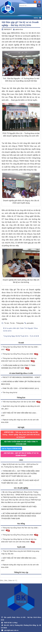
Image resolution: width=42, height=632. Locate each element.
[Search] (39, 5)
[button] (36, 18)
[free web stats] (21, 575)
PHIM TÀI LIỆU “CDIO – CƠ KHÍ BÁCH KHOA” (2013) (21, 388)
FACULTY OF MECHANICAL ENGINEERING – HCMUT (21, 377)
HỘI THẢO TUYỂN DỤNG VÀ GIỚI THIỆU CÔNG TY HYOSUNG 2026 (21, 443)
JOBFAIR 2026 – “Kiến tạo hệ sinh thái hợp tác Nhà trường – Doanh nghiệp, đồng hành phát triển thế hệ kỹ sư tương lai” (21, 434)
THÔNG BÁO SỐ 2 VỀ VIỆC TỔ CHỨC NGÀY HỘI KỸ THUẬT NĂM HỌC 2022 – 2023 (20, 481)
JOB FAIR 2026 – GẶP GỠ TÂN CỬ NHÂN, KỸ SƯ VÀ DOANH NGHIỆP (21, 454)
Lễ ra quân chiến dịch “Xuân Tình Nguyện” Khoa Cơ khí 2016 (20, 329)
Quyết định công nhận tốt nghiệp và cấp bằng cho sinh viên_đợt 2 (20, 407)
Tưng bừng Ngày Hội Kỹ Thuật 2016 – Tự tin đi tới (20, 336)
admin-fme (19, 29)
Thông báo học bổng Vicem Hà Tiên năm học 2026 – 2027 (20, 348)
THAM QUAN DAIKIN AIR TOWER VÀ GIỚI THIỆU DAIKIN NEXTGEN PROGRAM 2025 (19, 507)
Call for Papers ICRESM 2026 (11, 448)
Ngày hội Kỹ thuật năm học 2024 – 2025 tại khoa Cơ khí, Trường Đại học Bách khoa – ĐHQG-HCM (19, 465)
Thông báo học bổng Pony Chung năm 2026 (18, 354)
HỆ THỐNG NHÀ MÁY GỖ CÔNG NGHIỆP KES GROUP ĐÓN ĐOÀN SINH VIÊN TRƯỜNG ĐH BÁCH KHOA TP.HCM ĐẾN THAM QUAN (21, 516)
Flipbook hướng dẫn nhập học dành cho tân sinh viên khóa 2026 (20, 421)
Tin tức (6, 323)
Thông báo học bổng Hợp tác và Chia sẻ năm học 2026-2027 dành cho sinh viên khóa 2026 (19, 359)
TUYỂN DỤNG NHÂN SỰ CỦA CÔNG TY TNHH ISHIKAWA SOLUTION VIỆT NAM (18, 366)
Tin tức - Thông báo (17, 323)
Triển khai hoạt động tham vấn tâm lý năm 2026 (19, 402)
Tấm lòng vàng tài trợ (10, 392)
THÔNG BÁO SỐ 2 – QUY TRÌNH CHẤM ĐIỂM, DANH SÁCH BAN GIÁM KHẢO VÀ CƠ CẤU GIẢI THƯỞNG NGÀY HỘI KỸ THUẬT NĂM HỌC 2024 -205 (20, 473)
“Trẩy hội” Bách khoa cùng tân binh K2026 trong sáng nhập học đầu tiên (20, 552)
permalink (30, 323)
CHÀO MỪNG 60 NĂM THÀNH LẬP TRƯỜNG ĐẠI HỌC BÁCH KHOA (20, 382)
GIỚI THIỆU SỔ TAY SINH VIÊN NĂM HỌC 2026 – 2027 (19, 414)
